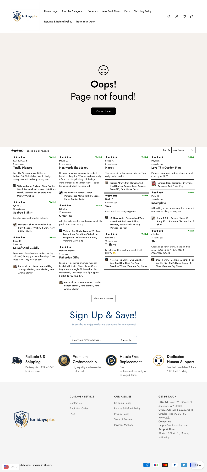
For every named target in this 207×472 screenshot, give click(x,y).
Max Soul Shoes (111, 11)
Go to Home (103, 111)
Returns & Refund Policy (58, 21)
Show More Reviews (103, 298)
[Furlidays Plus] (25, 16)
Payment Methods (123, 425)
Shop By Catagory (71, 11)
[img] (80, 247)
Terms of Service (123, 419)
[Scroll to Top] (200, 454)
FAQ (72, 414)
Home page (51, 11)
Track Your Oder (85, 21)
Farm (127, 11)
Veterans (93, 11)
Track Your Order (79, 408)
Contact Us (76, 403)
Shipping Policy (143, 11)
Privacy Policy (121, 414)
